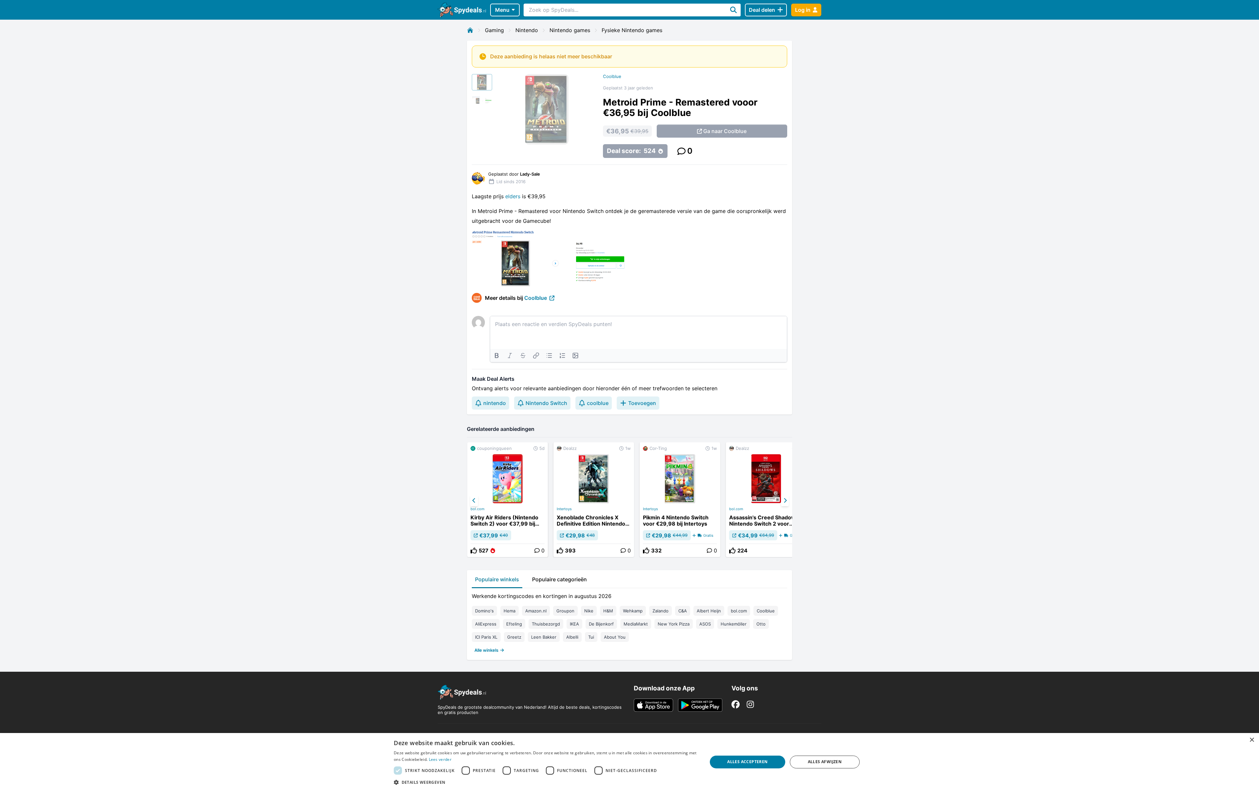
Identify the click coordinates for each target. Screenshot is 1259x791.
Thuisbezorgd (546, 624)
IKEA (574, 624)
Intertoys (564, 509)
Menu (502, 10)
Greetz (514, 637)
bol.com (477, 509)
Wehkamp (633, 610)
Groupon (565, 610)
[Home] (470, 30)
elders (513, 196)
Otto (761, 624)
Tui (591, 637)
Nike (588, 610)
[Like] (473, 550)
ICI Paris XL (486, 637)
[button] (546, 782)
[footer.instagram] (750, 704)
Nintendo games (570, 30)
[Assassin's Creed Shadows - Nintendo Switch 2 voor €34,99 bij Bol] (766, 499)
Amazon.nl (536, 610)
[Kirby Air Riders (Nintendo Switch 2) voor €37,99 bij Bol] (507, 499)
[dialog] (629, 762)
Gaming (494, 30)
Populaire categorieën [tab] (559, 579)
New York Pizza (673, 624)
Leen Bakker (543, 637)
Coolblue (612, 76)
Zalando (660, 610)
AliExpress (485, 624)
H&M (608, 610)
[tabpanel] (629, 621)
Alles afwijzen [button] (825, 761)
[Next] (785, 500)
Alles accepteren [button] (747, 761)
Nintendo (526, 30)
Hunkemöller (734, 624)
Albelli (572, 637)
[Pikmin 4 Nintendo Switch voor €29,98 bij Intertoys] (680, 499)
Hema (509, 610)
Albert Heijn (709, 610)
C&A (682, 610)
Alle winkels (486, 650)
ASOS (705, 624)
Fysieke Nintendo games (632, 30)
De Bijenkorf (601, 624)
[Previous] (474, 500)
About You (615, 637)
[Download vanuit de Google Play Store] (700, 705)
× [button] (1251, 740)
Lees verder (440, 759)
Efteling (514, 624)
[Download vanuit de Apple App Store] (653, 705)
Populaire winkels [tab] (497, 579)
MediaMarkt (636, 624)
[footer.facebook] (735, 704)
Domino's (484, 610)
